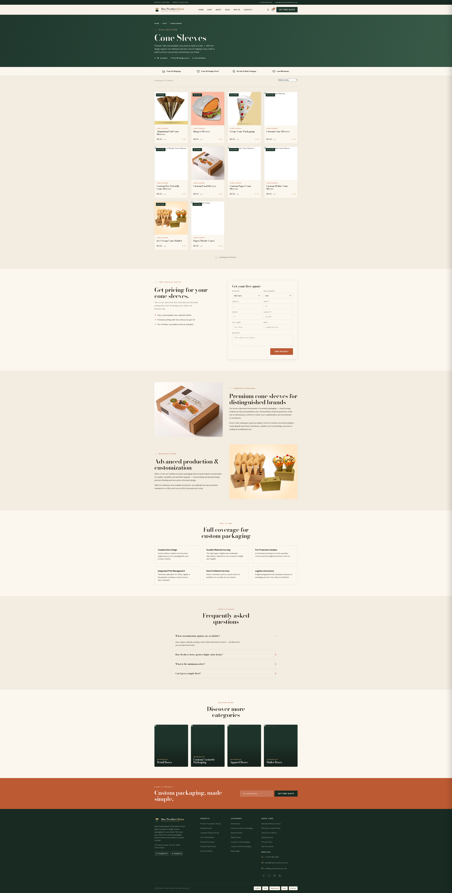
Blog (227, 10)
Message (236, 333)
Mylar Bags (235, 851)
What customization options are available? (197, 636)
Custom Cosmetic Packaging (242, 828)
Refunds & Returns (162, 2)
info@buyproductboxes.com (276, 868)
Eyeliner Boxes (206, 828)
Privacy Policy (266, 842)
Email (266, 322)
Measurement (269, 291)
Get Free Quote (287, 9)
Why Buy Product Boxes (270, 828)
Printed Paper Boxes (208, 846)
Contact (248, 10)
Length (235, 301)
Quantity (268, 312)
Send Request (282, 351)
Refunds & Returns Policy (271, 824)
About (219, 10)
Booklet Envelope (207, 842)
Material (236, 291)
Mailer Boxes (236, 837)
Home (201, 10)
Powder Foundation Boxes (210, 824)
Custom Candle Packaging (241, 846)
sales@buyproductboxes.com (286, 2)
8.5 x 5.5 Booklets (207, 837)
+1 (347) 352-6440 (265, 2)
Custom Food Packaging (240, 842)
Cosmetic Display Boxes (209, 833)
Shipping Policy (267, 837)
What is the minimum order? (190, 664)
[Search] (268, 9)
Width (266, 301)
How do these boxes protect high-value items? (199, 654)
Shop (209, 10)
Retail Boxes (235, 824)
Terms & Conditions (180, 2)
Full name (236, 322)
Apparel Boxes (236, 833)
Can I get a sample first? (188, 673)
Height (235, 312)
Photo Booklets (206, 851)
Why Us (237, 10)
